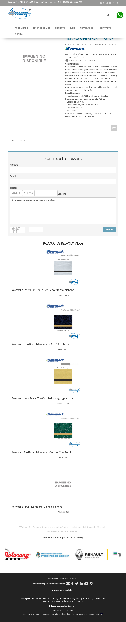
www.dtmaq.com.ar (74, 601)
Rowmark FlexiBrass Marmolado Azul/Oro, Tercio (40, 344)
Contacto (105, 27)
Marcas (73, 579)
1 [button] (7, 559)
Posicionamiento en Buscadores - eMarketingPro (81, 614)
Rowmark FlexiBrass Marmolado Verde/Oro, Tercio (41, 452)
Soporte (60, 27)
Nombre (14, 165)
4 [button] (19, 559)
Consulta (62, 194)
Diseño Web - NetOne (31, 614)
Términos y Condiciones (63, 610)
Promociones (52, 579)
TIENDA (19, 33)
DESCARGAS (18, 140)
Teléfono (14, 188)
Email (13, 176)
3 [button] (15, 559)
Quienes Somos (41, 27)
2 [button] (11, 559)
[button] (100, 3)
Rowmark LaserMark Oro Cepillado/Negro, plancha (42, 398)
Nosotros (64, 579)
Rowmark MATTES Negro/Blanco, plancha (36, 506)
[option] (26, 554)
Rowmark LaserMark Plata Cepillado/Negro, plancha (42, 289)
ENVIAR (109, 229)
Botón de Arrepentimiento (63, 590)
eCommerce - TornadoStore (51, 614)
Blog (72, 27)
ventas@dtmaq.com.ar (53, 601)
